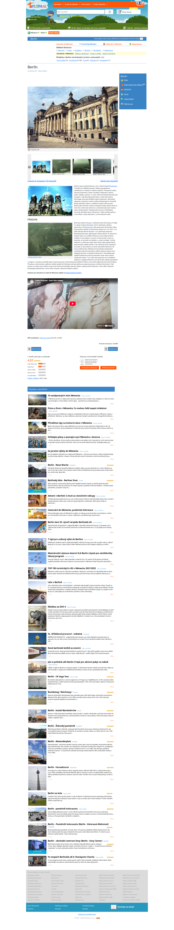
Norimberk (97, 50)
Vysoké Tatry (79, 900)
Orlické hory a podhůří (83, 894)
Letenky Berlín (129, 99)
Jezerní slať (55, 878)
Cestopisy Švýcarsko (34, 892)
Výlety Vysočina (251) (130, 886)
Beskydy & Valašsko (82, 886)
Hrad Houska (55, 897)
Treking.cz (102, 900)
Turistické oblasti (81, 875)
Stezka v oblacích (57, 894)
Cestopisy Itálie (33, 881)
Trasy (85, 60)
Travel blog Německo (88, 44)
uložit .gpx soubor (45, 338)
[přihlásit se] (140, 3)
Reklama (30, 909)
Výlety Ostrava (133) (129, 883)
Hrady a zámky (95, 53)
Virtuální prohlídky (129, 897)
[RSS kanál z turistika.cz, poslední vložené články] (98, 918)
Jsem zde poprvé (33, 906)
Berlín (33, 38)
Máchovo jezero (56, 875)
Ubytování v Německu (114, 44)
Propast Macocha (57, 883)
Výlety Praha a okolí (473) (131, 875)
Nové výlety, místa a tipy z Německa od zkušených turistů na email (116, 39)
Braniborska (113, 186)
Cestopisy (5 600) (33, 875)
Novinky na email (126, 907)
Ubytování (127, 89)
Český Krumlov (56, 900)
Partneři (58, 909)
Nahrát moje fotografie (109, 181)
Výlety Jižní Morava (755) (131, 889)
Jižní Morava (79, 881)
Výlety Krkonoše (104, 892)
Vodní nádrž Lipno (57, 881)
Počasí (126, 94)
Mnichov (87, 50)
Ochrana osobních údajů (131, 900)
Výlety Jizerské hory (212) (107, 886)
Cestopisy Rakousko (34, 878)
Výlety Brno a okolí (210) (131, 878)
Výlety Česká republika (106, 875)
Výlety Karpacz (128, 892)
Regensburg (108, 50)
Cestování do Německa (64, 44)
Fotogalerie (103, 60)
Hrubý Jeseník (80, 883)
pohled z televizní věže (35, 257)
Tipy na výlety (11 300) (78, 16)
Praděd (53, 889)
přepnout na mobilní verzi (87, 914)
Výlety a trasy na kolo (130, 894)
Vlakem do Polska (34, 900)
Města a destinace (82, 53)
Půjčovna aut (128, 104)
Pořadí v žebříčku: (33, 378)
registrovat (140, 5)
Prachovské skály (57, 892)
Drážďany (78, 50)
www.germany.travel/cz (74, 273)
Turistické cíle (73, 60)
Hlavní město (42, 71)
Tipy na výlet (61, 60)
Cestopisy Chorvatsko (35, 894)
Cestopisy (93, 60)
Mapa (126, 80)
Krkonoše (78, 889)
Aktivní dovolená (109, 53)
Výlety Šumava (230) (105, 883)
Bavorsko (61, 50)
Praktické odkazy (88, 906)
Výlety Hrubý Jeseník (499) (107, 889)
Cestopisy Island (33, 897)
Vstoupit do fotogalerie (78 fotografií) (42, 181)
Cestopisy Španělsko (35, 886)
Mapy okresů (64, 16)
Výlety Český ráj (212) (106, 881)
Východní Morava (81, 878)
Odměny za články (61, 906)
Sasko (70, 50)
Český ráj (78, 897)
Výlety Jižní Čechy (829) (106, 878)
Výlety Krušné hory (105, 894)
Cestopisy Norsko (34, 889)
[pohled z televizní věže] (50, 239)
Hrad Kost (54, 886)
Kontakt (85, 909)
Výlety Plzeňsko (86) (129, 881)
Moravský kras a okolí (82, 892)
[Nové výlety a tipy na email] (141, 39)
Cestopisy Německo (34, 883)
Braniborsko (89, 227)
